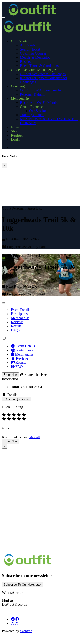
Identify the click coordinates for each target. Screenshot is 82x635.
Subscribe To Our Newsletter (22, 584)
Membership (20, 98)
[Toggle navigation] (3, 17)
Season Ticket (30, 49)
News (15, 127)
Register (17, 135)
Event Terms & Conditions (39, 66)
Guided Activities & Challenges (33, 70)
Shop (14, 131)
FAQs (15, 330)
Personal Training (32, 94)
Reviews (17, 322)
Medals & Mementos (35, 57)
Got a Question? (18, 399)
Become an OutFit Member (39, 102)
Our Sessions (38, 111)
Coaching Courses (33, 53)
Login (15, 139)
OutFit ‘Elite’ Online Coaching (42, 90)
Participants (24, 350)
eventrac (26, 631)
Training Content (32, 115)
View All (34, 437)
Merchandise (20, 318)
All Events (27, 45)
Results (25, 62)
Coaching (18, 86)
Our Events (19, 41)
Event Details (20, 310)
